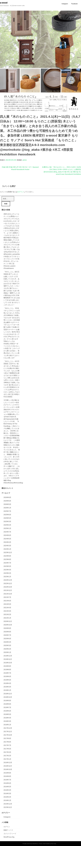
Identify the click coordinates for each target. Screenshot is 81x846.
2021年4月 (7, 607)
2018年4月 (7, 718)
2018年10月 (8, 697)
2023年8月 (7, 559)
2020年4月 (7, 642)
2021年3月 (7, 611)
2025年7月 (7, 511)
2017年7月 (7, 745)
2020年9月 (7, 628)
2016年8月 (7, 776)
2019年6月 (7, 676)
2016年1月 (7, 800)
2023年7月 (7, 563)
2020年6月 (7, 638)
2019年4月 (7, 683)
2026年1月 (7, 508)
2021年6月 (7, 601)
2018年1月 (7, 724)
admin (24, 160)
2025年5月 (7, 518)
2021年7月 (7, 597)
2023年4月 (7, 570)
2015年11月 (8, 807)
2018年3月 (7, 721)
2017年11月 (8, 731)
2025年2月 (7, 525)
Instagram (7, 817)
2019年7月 (7, 673)
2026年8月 (7, 497)
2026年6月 (7, 501)
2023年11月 (8, 552)
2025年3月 (7, 521)
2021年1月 (7, 618)
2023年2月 (7, 573)
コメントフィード (10, 833)
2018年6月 (7, 711)
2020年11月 (8, 621)
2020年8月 (7, 632)
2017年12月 (8, 728)
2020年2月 (7, 649)
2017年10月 (8, 735)
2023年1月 (7, 576)
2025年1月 (7, 528)
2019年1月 (7, 690)
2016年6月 (7, 783)
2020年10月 (8, 625)
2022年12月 (8, 580)
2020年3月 (7, 645)
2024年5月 (7, 539)
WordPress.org (9, 837)
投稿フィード (8, 830)
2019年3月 (7, 687)
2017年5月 (7, 749)
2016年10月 (8, 769)
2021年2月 (7, 614)
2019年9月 (7, 666)
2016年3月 (7, 793)
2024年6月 (7, 535)
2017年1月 (7, 759)
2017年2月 (7, 755)
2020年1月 (7, 652)
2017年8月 (7, 742)
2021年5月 (7, 604)
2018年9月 (7, 700)
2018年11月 (8, 694)
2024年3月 (7, 545)
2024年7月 (7, 532)
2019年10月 (8, 663)
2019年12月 (8, 656)
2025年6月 (7, 514)
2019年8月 (7, 669)
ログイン (20, 192)
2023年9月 (7, 556)
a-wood (3, 2)
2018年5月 (7, 714)
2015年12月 (8, 804)
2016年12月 (8, 762)
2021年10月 (8, 594)
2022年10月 (8, 587)
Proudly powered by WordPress (30, 843)
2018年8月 (7, 704)
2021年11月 (8, 590)
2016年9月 (7, 773)
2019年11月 (8, 659)
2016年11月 (8, 766)
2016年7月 (7, 780)
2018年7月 (7, 707)
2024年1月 (7, 549)
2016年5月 (7, 786)
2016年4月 (7, 790)
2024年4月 (7, 542)
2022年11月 (8, 583)
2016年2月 (7, 797)
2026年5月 (7, 504)
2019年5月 (7, 680)
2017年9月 (7, 738)
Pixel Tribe (53, 843)
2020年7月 (7, 635)
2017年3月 (7, 752)
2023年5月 (7, 566)
